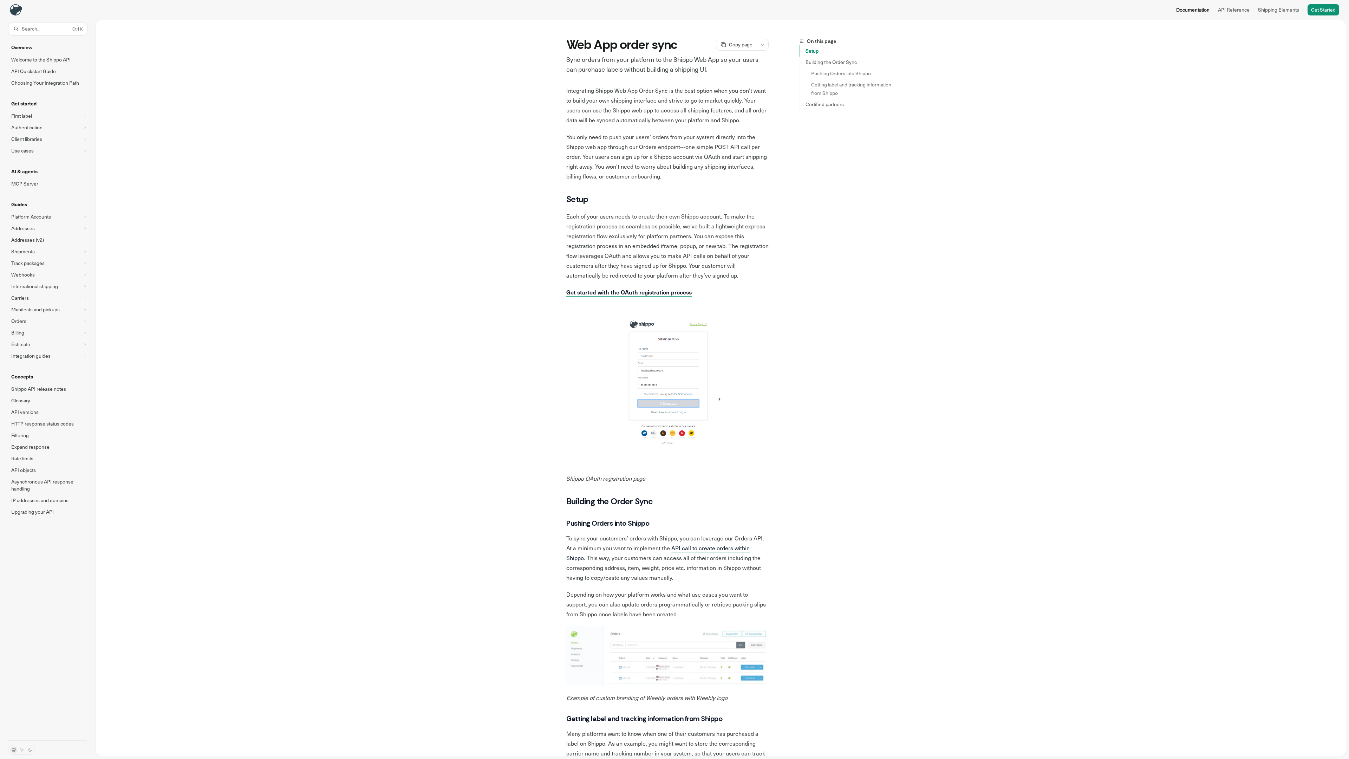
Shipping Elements (1278, 9)
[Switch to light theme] (21, 749)
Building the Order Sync (831, 62)
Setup (812, 50)
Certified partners (825, 104)
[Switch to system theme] (13, 749)
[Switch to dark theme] (29, 749)
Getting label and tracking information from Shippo (851, 89)
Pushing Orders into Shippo (841, 73)
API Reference (1234, 9)
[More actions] (763, 45)
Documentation (1193, 9)
